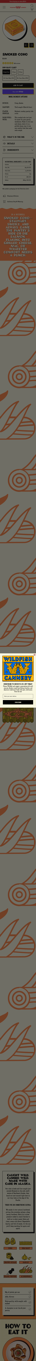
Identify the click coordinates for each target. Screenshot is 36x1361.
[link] (18, 668)
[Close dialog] (34, 655)
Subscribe (18, 702)
